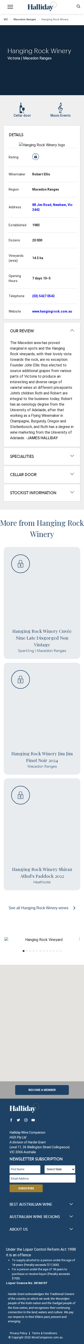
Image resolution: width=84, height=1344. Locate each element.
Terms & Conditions (44, 1333)
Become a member (42, 1090)
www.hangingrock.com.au (52, 311)
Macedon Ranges (25, 19)
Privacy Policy (18, 1333)
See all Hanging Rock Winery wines (39, 908)
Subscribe (26, 1188)
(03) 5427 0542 (43, 296)
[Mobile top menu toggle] (10, 7)
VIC (6, 19)
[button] (42, 1020)
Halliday (42, 6)
